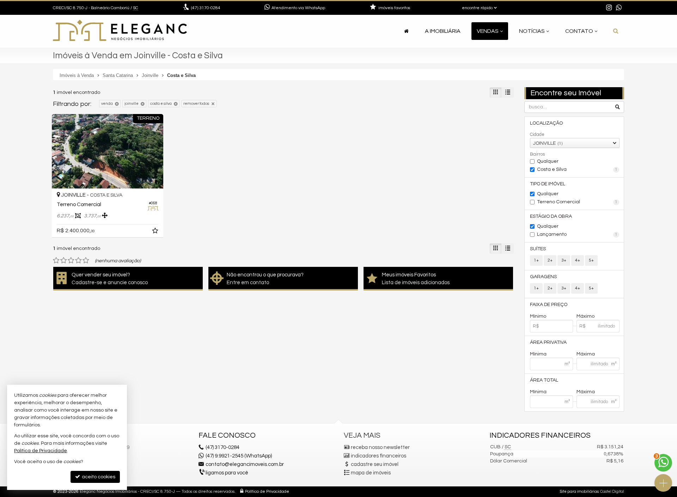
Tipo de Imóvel (547, 183)
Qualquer (548, 161)
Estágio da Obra (551, 216)
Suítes (538, 248)
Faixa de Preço (548, 304)
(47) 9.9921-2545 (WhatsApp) (239, 456)
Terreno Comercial (577, 201)
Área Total (544, 380)
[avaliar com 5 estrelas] (86, 260)
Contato (579, 31)
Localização (546, 123)
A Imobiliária (443, 31)
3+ (563, 260)
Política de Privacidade (267, 491)
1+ (536, 260)
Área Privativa (548, 342)
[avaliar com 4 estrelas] (78, 260)
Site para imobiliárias (579, 491)
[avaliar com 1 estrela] (56, 260)
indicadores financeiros (378, 456)
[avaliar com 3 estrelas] (71, 260)
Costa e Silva (577, 169)
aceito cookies (98, 476)
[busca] (616, 31)
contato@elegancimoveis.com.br (245, 464)
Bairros (537, 154)
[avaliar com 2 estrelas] (63, 260)
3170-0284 (205, 8)
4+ (577, 260)
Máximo (585, 316)
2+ (550, 260)
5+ (591, 260)
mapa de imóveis (371, 472)
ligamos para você (227, 472)
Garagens (543, 276)
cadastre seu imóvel (374, 464)
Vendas (488, 31)
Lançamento (577, 234)
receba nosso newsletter (380, 447)
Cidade (537, 134)
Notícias (532, 31)
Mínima (538, 354)
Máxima (586, 354)
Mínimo (538, 316)
